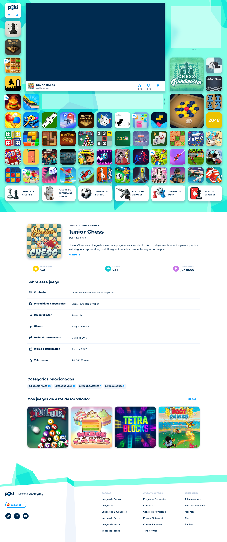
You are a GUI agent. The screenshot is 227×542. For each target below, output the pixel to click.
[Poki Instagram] (17, 516)
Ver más (73, 254)
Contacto (148, 505)
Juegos (73, 226)
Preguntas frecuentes (154, 499)
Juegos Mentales (40, 386)
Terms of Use (150, 531)
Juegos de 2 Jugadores (114, 512)
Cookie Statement (153, 524)
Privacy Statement (153, 518)
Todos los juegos (111, 531)
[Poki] (13, 7)
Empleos (189, 524)
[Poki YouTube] (26, 516)
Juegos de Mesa (90, 226)
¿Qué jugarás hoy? (17, 15)
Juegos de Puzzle (111, 518)
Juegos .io (107, 505)
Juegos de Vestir (111, 524)
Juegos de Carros (111, 499)
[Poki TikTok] (8, 516)
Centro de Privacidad (154, 512)
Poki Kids (189, 512)
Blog (186, 518)
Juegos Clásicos (115, 386)
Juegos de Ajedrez (90, 386)
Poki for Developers (195, 505)
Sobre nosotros (192, 499)
